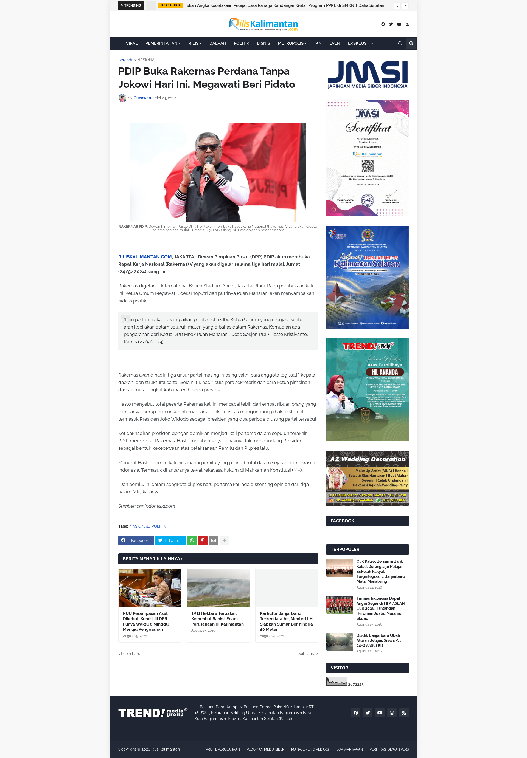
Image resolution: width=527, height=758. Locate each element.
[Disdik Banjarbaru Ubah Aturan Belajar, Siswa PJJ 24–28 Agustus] (339, 642)
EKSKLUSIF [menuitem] (359, 43)
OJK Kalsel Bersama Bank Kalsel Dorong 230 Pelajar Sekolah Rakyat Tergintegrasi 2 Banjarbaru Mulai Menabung (381, 571)
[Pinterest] (203, 540)
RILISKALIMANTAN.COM (145, 256)
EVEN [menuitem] (334, 43)
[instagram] (392, 712)
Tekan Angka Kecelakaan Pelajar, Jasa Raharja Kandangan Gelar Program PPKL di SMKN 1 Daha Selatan (284, 5)
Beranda (125, 60)
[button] (397, 5)
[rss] (407, 24)
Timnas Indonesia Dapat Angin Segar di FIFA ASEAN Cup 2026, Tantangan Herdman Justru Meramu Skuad (381, 608)
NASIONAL (147, 60)
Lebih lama (305, 653)
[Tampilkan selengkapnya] (224, 540)
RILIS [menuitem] (193, 43)
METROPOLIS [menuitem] (291, 43)
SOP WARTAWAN (350, 749)
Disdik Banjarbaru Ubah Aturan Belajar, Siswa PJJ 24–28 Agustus (379, 640)
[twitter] (391, 24)
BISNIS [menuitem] (263, 43)
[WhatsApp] (192, 540)
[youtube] (399, 24)
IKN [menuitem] (318, 43)
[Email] (213, 540)
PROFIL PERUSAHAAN (223, 749)
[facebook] (383, 24)
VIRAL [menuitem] (132, 43)
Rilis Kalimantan (165, 749)
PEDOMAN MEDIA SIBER (265, 749)
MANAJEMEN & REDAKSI (310, 749)
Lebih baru (130, 653)
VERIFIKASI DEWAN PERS (389, 749)
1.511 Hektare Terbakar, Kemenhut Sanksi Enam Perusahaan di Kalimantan (217, 619)
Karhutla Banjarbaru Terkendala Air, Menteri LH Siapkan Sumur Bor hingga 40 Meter (286, 621)
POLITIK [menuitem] (241, 43)
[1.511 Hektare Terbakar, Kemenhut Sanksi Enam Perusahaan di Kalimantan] (218, 588)
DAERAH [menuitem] (217, 43)
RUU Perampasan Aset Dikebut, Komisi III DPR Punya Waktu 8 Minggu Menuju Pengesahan (146, 621)
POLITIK (159, 526)
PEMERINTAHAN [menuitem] (161, 43)
